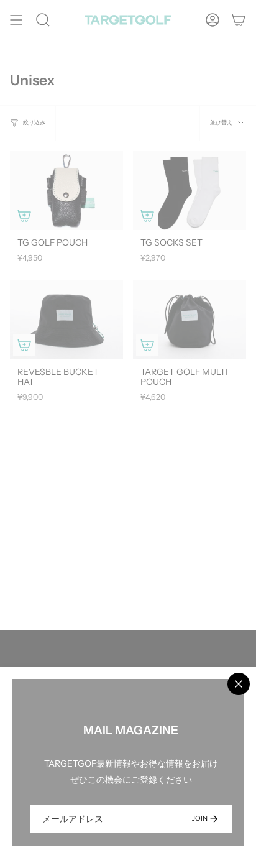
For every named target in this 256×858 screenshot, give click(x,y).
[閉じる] (238, 684)
